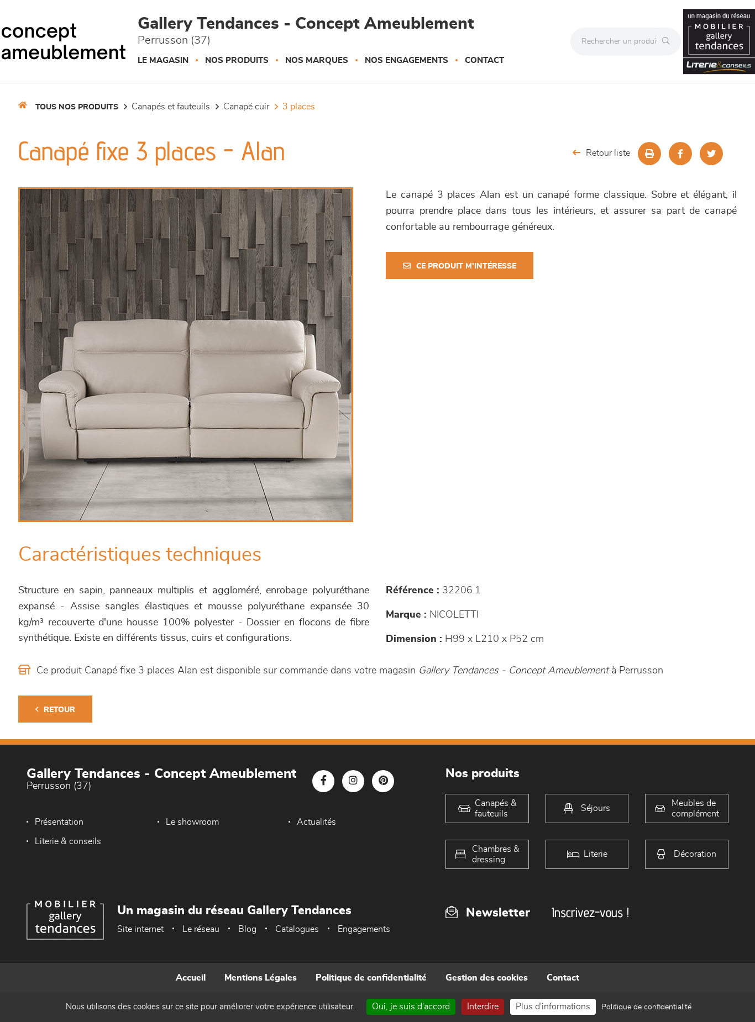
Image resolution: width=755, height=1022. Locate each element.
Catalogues (297, 929)
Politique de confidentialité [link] (646, 1007)
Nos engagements (406, 60)
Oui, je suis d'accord (411, 1006)
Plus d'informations (553, 1006)
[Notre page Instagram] (353, 781)
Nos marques (316, 60)
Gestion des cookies (486, 977)
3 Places (298, 106)
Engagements (364, 929)
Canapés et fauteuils (171, 106)
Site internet (140, 929)
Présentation (59, 822)
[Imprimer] (649, 153)
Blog (247, 929)
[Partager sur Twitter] (711, 153)
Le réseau (200, 929)
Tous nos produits (76, 107)
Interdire (483, 1006)
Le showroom (192, 822)
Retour (59, 710)
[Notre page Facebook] (323, 781)
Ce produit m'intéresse (466, 266)
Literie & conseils (68, 841)
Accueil (191, 977)
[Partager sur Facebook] (680, 153)
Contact (484, 60)
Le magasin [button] (163, 60)
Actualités (316, 822)
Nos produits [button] (237, 60)
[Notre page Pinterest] (383, 781)
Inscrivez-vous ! (590, 912)
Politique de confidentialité (371, 977)
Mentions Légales (260, 977)
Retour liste (608, 153)
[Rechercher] (669, 41)
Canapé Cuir (246, 106)
